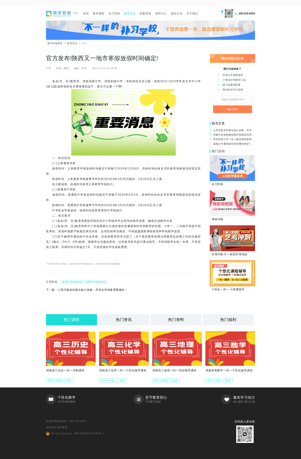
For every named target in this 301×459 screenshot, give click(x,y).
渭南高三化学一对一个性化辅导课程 (122, 370)
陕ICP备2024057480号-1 (89, 433)
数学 (228, 380)
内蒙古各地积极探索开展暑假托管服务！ (233, 135)
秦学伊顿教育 (55, 43)
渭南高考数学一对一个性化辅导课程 (229, 370)
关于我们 (192, 13)
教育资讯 (130, 13)
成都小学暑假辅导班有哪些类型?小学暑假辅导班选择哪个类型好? (233, 144)
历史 (68, 380)
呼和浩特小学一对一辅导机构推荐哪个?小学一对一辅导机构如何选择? (233, 139)
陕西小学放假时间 (72, 281)
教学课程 (99, 13)
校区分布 (177, 13)
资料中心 (161, 13)
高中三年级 (54, 380)
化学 (122, 380)
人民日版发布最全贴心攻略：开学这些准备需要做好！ (233, 130)
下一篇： (87, 289)
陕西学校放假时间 (96, 281)
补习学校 (114, 13)
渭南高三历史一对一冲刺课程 (65, 370)
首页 (86, 13)
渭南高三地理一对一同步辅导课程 (174, 370)
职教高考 (145, 13)
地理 (175, 380)
